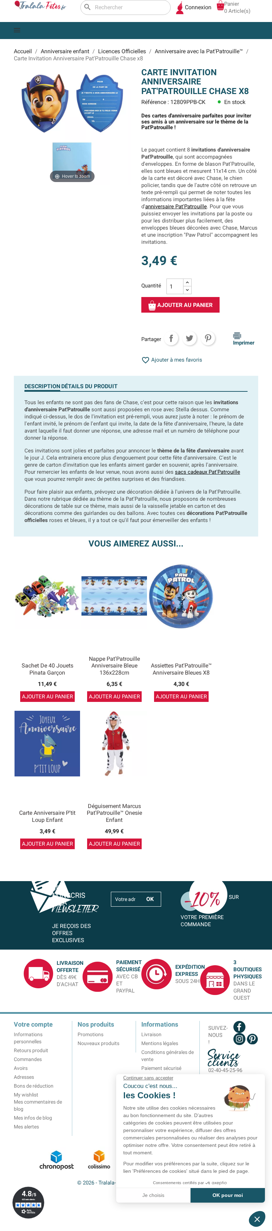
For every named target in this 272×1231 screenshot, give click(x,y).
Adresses (24, 1077)
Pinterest (208, 338)
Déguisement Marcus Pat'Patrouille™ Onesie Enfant (114, 813)
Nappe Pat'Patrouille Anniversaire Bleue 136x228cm (114, 665)
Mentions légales (159, 1043)
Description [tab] (42, 386)
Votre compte (33, 1024)
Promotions (90, 1034)
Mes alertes (26, 1127)
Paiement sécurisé (161, 1068)
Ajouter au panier (184, 305)
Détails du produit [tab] (89, 386)
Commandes (28, 1059)
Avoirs (21, 1068)
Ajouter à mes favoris (171, 360)
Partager (171, 338)
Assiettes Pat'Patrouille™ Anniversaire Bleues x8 (181, 669)
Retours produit (31, 1050)
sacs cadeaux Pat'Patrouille (207, 472)
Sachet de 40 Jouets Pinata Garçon (47, 669)
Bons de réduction (33, 1086)
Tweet (189, 338)
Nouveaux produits (98, 1043)
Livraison (151, 1034)
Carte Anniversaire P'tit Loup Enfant (47, 816)
